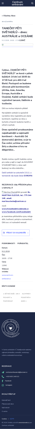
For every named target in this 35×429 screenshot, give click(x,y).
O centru (4, 411)
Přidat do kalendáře (16, 233)
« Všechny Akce (8, 15)
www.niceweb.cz (24, 423)
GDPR (12, 419)
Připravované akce (8, 404)
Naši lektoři (5, 408)
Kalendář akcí (6, 400)
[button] (32, 3)
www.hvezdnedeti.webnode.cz (15, 209)
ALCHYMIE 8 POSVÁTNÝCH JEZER (25, 297)
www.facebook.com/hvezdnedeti (16, 212)
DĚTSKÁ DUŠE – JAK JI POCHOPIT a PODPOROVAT (11, 297)
